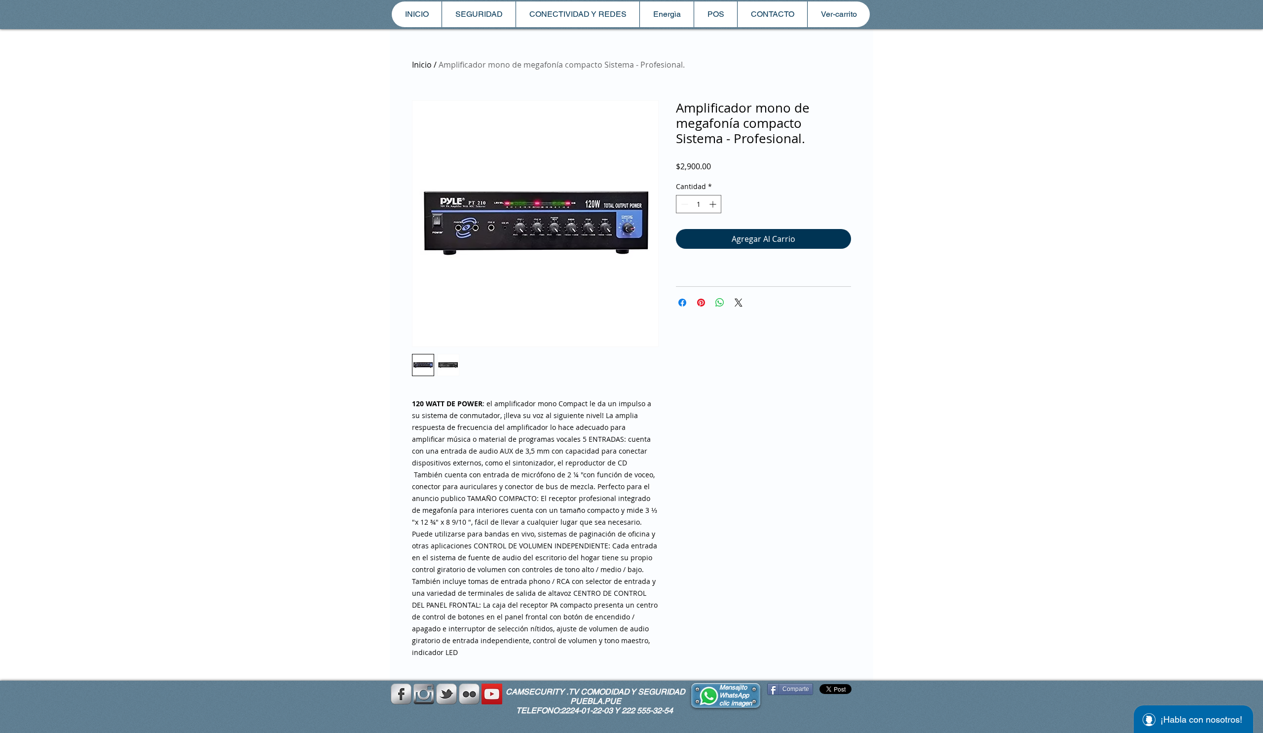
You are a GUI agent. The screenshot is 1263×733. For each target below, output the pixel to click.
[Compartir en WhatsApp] (720, 303)
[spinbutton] (698, 204)
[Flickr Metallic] (469, 694)
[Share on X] (738, 303)
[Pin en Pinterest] (701, 303)
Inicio (422, 64)
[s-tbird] (446, 694)
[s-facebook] (401, 694)
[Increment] (713, 204)
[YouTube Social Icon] (492, 694)
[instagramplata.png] (423, 694)
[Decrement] (683, 204)
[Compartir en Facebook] (682, 303)
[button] (479, 14)
